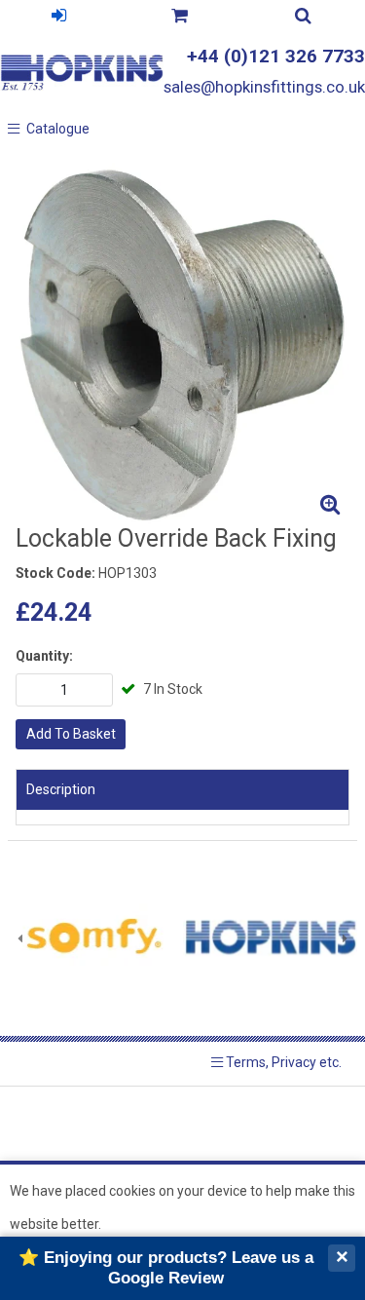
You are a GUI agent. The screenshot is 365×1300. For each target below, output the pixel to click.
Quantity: (44, 656)
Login (58, 18)
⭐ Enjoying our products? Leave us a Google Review (165, 1267)
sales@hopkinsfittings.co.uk (264, 86)
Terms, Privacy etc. (282, 1062)
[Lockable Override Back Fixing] (182, 343)
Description (60, 789)
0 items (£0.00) (178, 18)
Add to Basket (71, 734)
